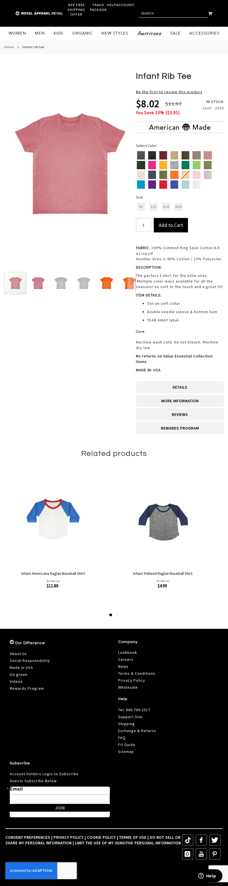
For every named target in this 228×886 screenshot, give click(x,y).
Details (180, 387)
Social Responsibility (30, 660)
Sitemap (126, 751)
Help (111, 5)
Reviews (180, 414)
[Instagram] (187, 854)
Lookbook (127, 652)
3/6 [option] (141, 206)
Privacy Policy (131, 680)
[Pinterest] (214, 854)
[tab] (180, 387)
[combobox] (173, 13)
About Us (18, 653)
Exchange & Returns (137, 730)
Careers (125, 659)
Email (16, 789)
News (123, 666)
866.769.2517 (138, 709)
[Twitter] (214, 840)
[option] (141, 155)
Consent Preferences (28, 837)
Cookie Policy (101, 837)
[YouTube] (201, 854)
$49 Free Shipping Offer (76, 10)
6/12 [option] (153, 206)
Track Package (98, 7)
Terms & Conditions (136, 673)
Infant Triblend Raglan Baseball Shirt (53, 573)
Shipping (126, 723)
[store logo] (27, 13)
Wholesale (128, 687)
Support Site (130, 716)
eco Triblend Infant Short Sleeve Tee (163, 573)
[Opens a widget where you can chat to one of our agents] (207, 876)
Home (9, 47)
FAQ (122, 737)
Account (125, 5)
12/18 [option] (166, 206)
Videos (16, 681)
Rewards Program (180, 428)
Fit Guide (126, 744)
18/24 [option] (178, 206)
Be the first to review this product (169, 91)
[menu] (114, 33)
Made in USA (21, 667)
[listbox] (180, 170)
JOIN (60, 808)
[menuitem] (17, 33)
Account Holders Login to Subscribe (44, 773)
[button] (38, 283)
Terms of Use (133, 837)
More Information (180, 400)
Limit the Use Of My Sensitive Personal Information (128, 842)
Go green (19, 674)
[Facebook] (201, 840)
